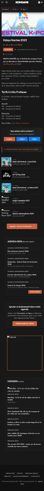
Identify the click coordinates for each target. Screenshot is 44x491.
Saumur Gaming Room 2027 (23, 213)
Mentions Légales (31, 473)
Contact (20, 473)
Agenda (40, 481)
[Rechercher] (6, 2)
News (22, 484)
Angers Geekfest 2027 (21, 201)
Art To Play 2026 (18, 175)
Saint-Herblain (21, 49)
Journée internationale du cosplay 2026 (22, 275)
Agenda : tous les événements (22, 226)
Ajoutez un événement (21, 476)
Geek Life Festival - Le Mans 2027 (25, 188)
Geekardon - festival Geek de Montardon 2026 (22, 263)
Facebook (25, 123)
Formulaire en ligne (25, 323)
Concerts (8, 49)
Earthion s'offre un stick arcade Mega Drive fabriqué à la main (25, 423)
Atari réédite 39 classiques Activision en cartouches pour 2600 (24, 434)
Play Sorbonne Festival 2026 (18, 251)
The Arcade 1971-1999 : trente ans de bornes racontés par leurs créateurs (24, 445)
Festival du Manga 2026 (16, 285)
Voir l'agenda (35, 292)
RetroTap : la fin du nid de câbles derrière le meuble (24, 398)
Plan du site (35, 476)
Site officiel (16, 123)
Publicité (7, 476)
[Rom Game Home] (22, 2)
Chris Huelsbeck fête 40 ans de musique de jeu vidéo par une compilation (23, 412)
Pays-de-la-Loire (31, 49)
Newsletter (10, 473)
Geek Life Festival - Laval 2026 (24, 162)
